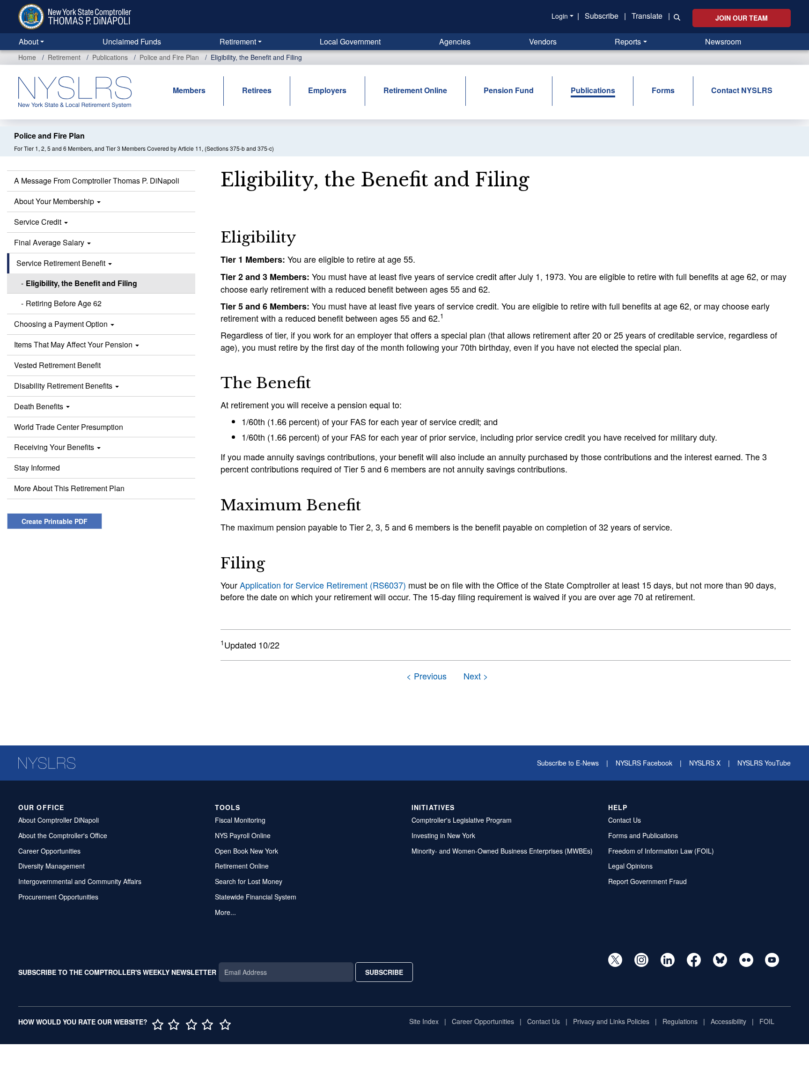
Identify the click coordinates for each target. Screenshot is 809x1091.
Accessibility (728, 1021)
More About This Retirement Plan (69, 488)
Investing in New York (443, 835)
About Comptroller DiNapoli (58, 820)
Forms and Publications (643, 835)
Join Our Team (741, 17)
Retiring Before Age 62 (64, 303)
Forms (663, 90)
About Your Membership (55, 201)
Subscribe (601, 15)
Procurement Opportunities (58, 896)
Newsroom (723, 41)
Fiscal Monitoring (240, 820)
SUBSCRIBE (384, 972)
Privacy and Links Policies (611, 1021)
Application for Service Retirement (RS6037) (323, 585)
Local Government (350, 41)
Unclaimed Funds (132, 41)
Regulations (680, 1021)
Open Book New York (246, 850)
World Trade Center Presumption (68, 426)
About (28, 41)
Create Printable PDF (55, 521)
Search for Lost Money (248, 881)
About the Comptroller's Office (62, 835)
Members (189, 90)
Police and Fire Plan (169, 57)
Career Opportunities (49, 850)
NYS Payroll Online (243, 835)
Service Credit (38, 221)
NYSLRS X (705, 762)
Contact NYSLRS (741, 90)
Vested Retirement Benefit (57, 365)
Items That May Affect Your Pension (74, 344)
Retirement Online (415, 90)
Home (27, 57)
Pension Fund (509, 90)
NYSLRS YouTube (764, 762)
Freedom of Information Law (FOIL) (661, 850)
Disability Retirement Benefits (64, 385)
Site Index (424, 1021)
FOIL (766, 1021)
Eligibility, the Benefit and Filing (81, 283)
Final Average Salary (50, 242)
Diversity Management (51, 865)
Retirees (257, 90)
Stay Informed (37, 467)
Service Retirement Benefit (61, 263)
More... (225, 912)
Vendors (543, 41)
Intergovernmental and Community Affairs (79, 881)
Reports (628, 41)
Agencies (455, 41)
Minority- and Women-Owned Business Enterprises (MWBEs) (502, 850)
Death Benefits (39, 406)
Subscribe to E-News (568, 762)
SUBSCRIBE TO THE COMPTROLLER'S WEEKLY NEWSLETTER (117, 972)
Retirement (238, 41)
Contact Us (624, 820)
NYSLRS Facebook (644, 762)
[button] (675, 16)
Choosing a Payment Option (62, 323)
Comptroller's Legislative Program (462, 820)
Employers (327, 90)
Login (560, 16)
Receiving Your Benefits (55, 447)
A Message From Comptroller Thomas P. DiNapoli (96, 180)
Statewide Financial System (255, 896)
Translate (647, 15)
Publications (110, 57)
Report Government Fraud (647, 881)
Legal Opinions (630, 865)
